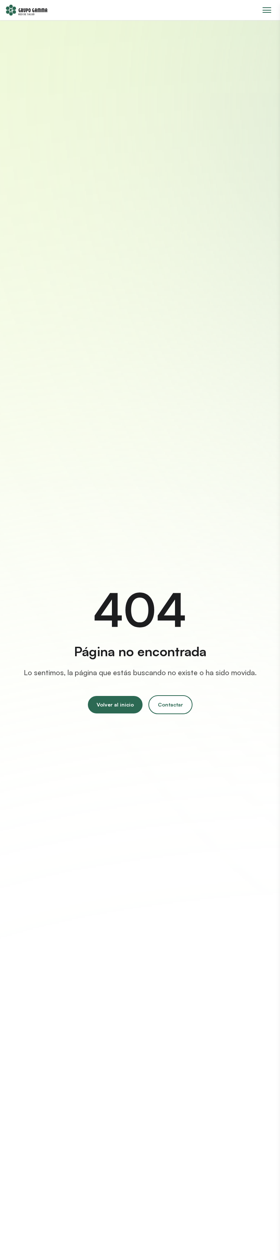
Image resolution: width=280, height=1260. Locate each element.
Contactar (170, 704)
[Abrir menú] (267, 10)
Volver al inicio (115, 704)
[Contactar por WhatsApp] (261, 1241)
